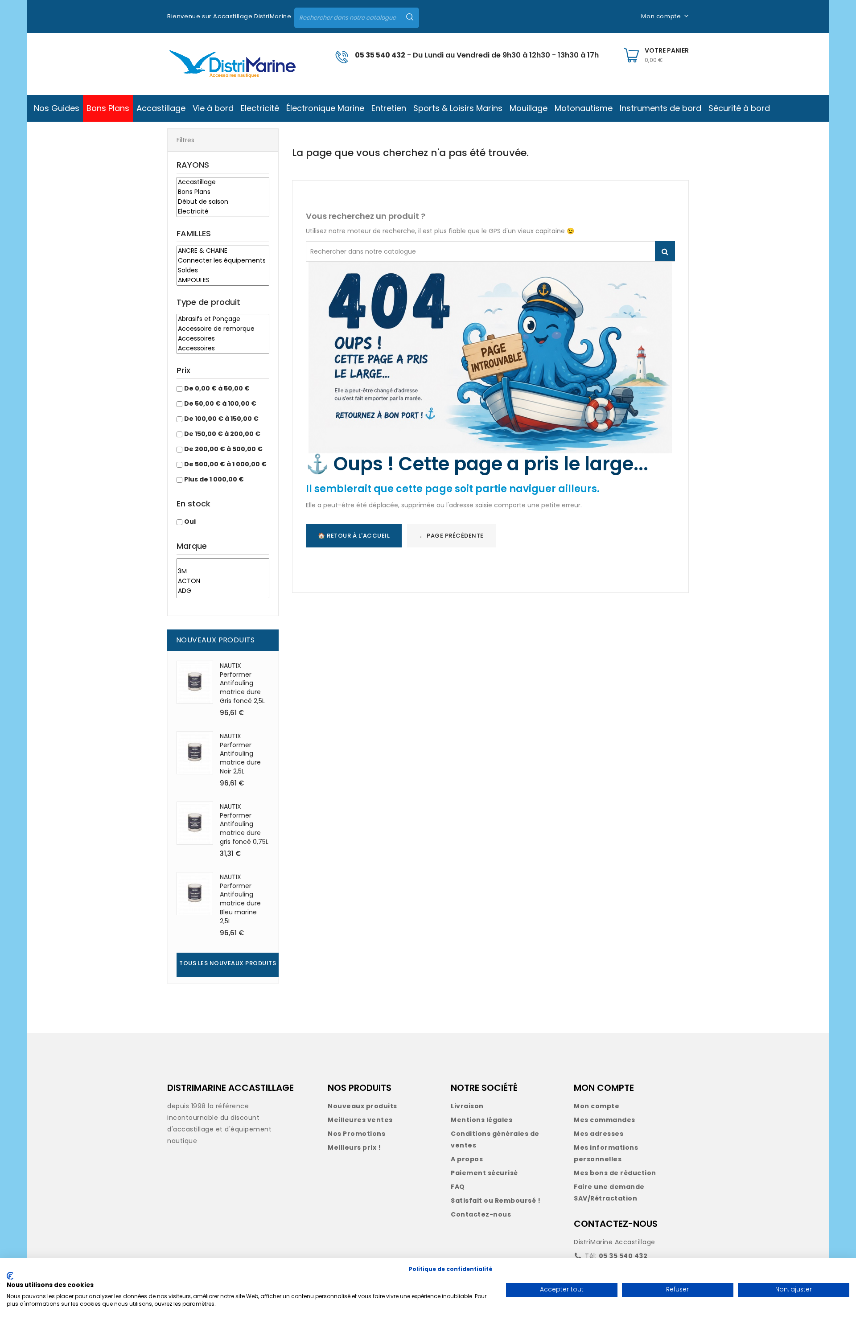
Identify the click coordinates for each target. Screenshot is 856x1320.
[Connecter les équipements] (223, 261)
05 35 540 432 (380, 55)
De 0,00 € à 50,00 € (217, 388)
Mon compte (596, 1106)
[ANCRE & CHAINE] (223, 251)
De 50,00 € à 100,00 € (220, 403)
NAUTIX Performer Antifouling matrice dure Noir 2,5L (240, 754)
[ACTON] (223, 581)
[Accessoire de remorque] (223, 329)
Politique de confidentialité (451, 1269)
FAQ (458, 1186)
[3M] (223, 571)
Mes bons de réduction (615, 1172)
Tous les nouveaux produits (227, 963)
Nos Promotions (356, 1133)
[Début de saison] (223, 202)
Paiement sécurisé (484, 1172)
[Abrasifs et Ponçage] (223, 319)
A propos (467, 1159)
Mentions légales (481, 1119)
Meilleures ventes (360, 1119)
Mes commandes (604, 1119)
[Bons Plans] (223, 192)
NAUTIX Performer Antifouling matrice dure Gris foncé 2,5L (242, 683)
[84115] (223, 563)
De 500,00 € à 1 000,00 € (225, 464)
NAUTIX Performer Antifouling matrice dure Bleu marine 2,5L (240, 898)
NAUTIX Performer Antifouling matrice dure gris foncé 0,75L (244, 824)
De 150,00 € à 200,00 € (222, 433)
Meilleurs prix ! (354, 1147)
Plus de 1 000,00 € (214, 479)
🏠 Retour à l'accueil (354, 535)
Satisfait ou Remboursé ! (495, 1200)
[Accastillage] (223, 182)
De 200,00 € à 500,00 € (223, 448)
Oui (190, 521)
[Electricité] (223, 212)
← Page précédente (451, 535)
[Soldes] (223, 271)
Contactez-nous (481, 1214)
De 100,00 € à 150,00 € (221, 418)
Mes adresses (598, 1133)
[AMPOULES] (223, 280)
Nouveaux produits (362, 1106)
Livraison (467, 1106)
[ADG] (223, 591)
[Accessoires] (223, 339)
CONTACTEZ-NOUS (616, 1223)
